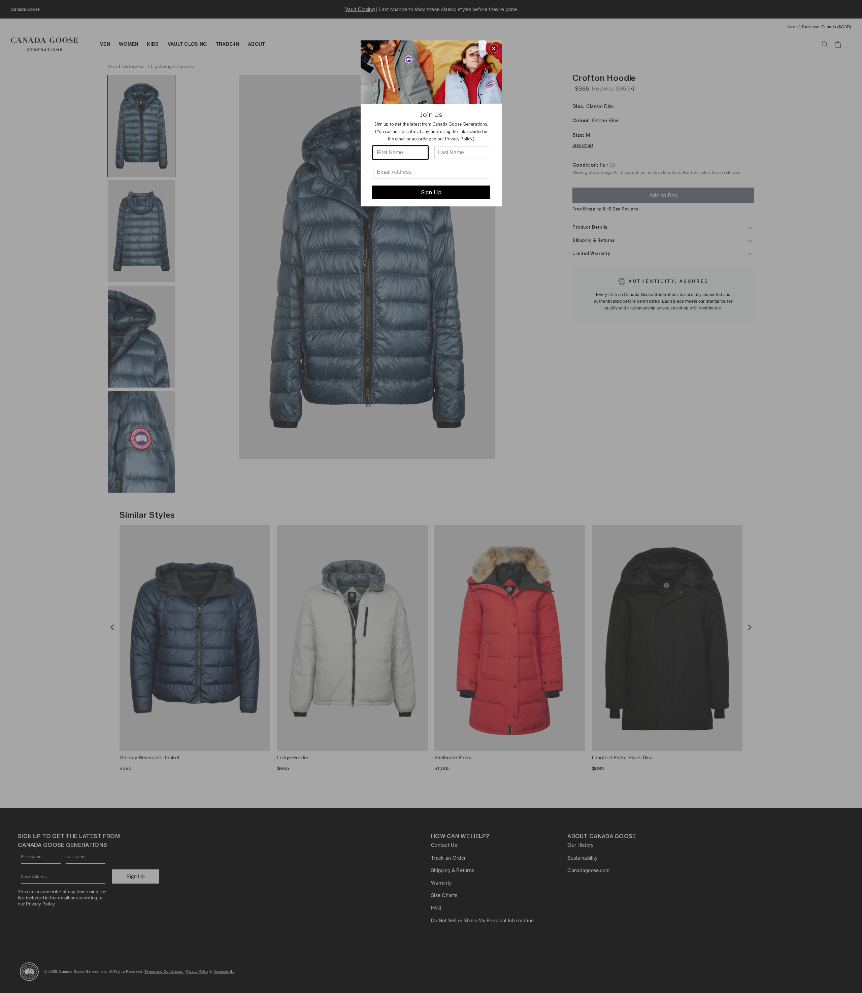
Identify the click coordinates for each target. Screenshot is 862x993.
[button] (494, 48)
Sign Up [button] (431, 192)
